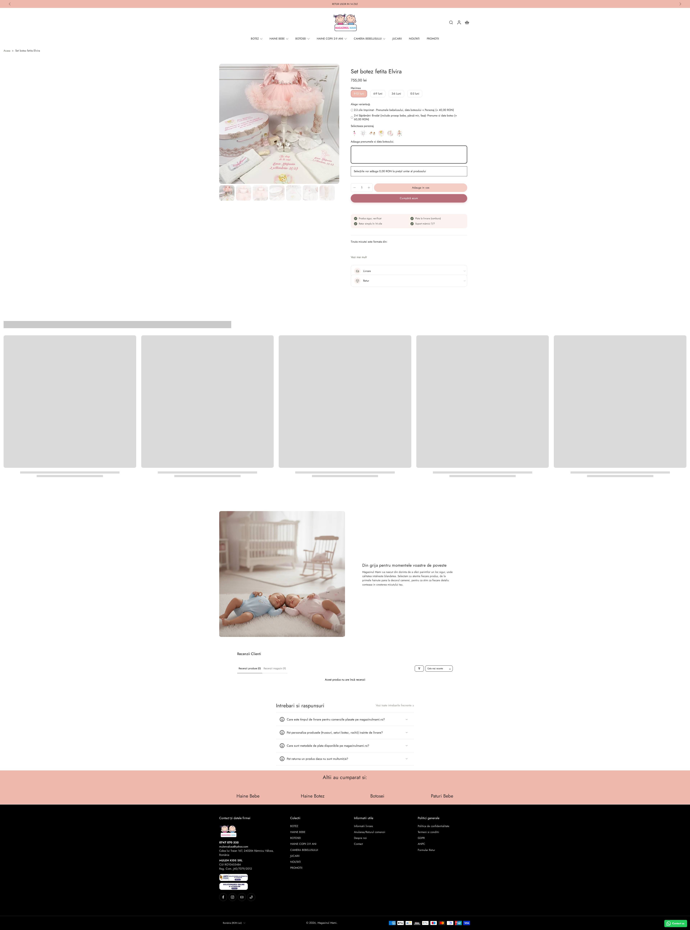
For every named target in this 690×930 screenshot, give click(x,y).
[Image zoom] (279, 124)
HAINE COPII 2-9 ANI (303, 844)
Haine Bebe (247, 796)
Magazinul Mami (327, 923)
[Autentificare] (459, 22)
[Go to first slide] (680, 4)
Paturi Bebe (442, 796)
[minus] (354, 187)
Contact (358, 844)
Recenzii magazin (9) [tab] (275, 668)
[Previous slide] (9, 4)
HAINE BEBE (297, 832)
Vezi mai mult (359, 257)
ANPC (421, 844)
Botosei (377, 796)
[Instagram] (232, 897)
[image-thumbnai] (226, 193)
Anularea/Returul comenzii (369, 832)
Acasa (7, 51)
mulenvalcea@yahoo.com (233, 847)
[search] (451, 22)
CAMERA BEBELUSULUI (304, 850)
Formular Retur (426, 850)
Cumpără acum (409, 198)
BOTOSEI (295, 838)
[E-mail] (242, 897)
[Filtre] (419, 668)
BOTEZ (294, 826)
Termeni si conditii (428, 832)
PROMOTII (296, 868)
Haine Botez (313, 796)
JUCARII (295, 856)
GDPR (421, 838)
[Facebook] (223, 897)
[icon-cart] (467, 22)
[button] (420, 187)
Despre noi (360, 838)
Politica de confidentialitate (433, 826)
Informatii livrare (363, 826)
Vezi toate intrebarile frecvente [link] (393, 705)
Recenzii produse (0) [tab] (250, 668)
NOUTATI (295, 862)
